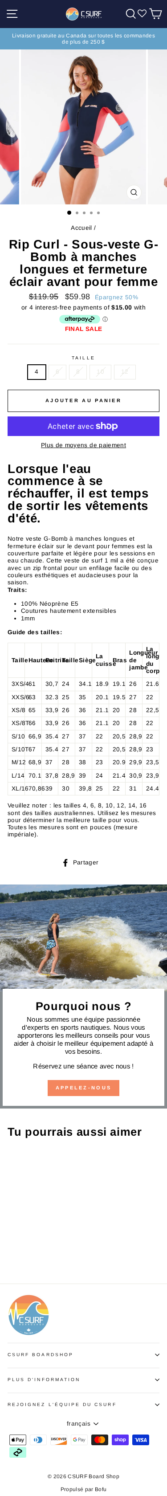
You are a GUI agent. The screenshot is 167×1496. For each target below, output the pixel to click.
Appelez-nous (84, 1087)
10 (100, 371)
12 (125, 371)
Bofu (100, 1489)
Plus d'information (44, 1379)
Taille (83, 357)
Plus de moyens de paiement (83, 445)
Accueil (81, 227)
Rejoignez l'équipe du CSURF (62, 1404)
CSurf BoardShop (40, 1354)
